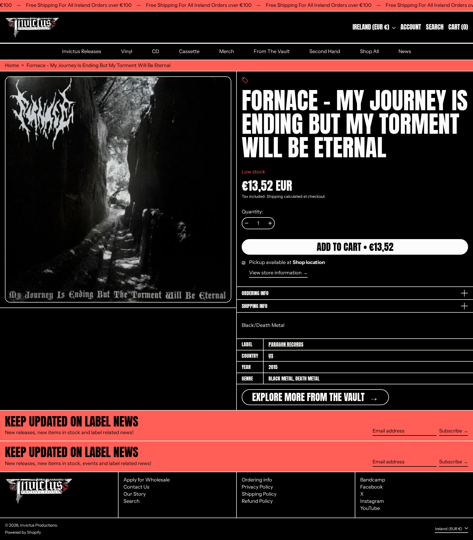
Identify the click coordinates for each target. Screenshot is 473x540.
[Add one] (270, 223)
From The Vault (272, 51)
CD (155, 51)
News (405, 51)
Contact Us (136, 487)
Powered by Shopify (23, 532)
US (271, 355)
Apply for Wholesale (146, 480)
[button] (434, 27)
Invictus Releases (81, 51)
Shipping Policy (259, 494)
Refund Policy (257, 501)
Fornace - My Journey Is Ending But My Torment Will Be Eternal (99, 65)
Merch (226, 51)
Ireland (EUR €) (372, 26)
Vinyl (126, 51)
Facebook (371, 487)
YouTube (370, 508)
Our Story (134, 494)
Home (12, 65)
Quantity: (252, 212)
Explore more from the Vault (309, 397)
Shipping (275, 196)
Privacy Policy (257, 487)
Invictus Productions (38, 525)
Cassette (189, 51)
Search (131, 501)
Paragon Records (286, 344)
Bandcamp (372, 480)
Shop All (369, 51)
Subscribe (450, 431)
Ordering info (257, 480)
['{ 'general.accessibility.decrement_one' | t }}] (247, 223)
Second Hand (324, 51)
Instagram (372, 501)
